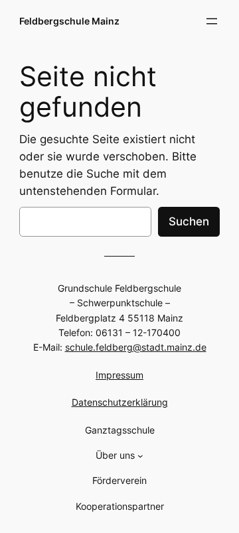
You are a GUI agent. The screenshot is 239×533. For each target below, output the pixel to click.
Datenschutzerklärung (120, 402)
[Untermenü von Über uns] (140, 456)
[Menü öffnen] (212, 21)
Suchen (189, 221)
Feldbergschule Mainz (69, 21)
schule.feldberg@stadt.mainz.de (135, 347)
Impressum (119, 375)
